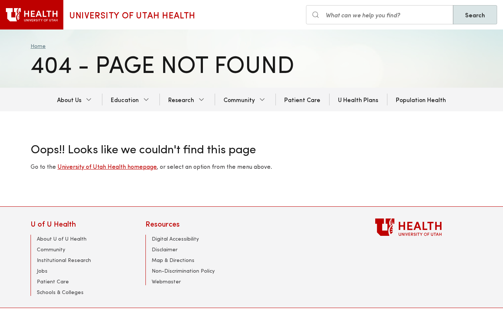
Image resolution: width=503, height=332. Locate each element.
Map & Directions (173, 259)
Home (38, 45)
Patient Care (302, 99)
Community (239, 99)
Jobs (42, 270)
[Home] (31, 14)
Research (181, 99)
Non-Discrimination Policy (183, 270)
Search (475, 15)
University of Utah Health (132, 15)
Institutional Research (64, 259)
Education (125, 99)
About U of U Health (62, 238)
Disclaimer (164, 249)
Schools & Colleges (60, 292)
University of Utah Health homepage (107, 166)
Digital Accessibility (175, 238)
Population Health (421, 99)
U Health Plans (358, 99)
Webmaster (166, 281)
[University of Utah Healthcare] (423, 227)
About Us (69, 99)
